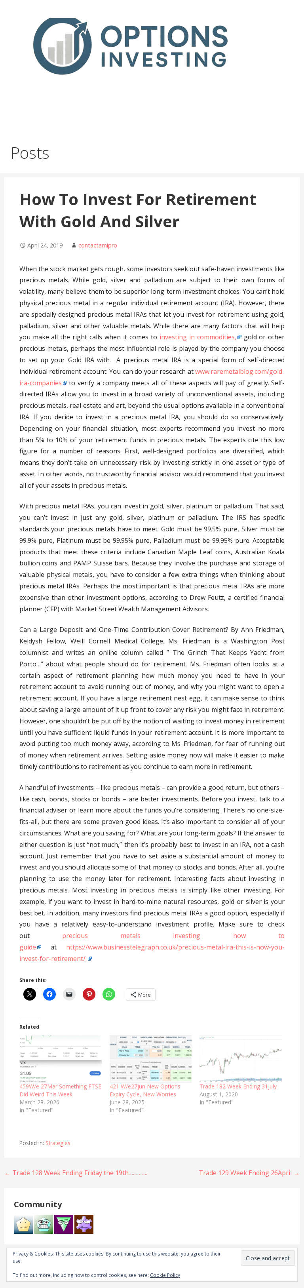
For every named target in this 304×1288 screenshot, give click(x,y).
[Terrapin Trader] (63, 1224)
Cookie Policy (165, 1275)
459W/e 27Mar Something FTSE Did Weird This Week (60, 1090)
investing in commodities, (198, 337)
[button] (291, 19)
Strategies (58, 1143)
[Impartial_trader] (43, 1224)
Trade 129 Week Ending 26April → (249, 1172)
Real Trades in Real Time (80, 90)
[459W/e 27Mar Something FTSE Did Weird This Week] (60, 1059)
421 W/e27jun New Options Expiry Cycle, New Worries (145, 1090)
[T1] (23, 1224)
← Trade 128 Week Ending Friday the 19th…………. (75, 1172)
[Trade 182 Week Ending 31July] (241, 1059)
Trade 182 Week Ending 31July (238, 1086)
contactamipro (97, 245)
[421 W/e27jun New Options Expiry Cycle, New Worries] (151, 1059)
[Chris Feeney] (83, 1224)
